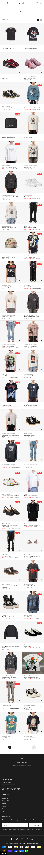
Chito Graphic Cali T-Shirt (8, 48)
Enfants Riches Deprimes (30, 165)
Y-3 (2, 47)
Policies (4, 806)
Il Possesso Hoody (7, 466)
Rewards (4, 809)
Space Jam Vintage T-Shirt (31, 677)
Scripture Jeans (6, 707)
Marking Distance (6, 226)
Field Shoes (5, 78)
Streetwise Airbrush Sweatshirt (32, 107)
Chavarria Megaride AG (30, 78)
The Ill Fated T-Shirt (7, 316)
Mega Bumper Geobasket (8, 616)
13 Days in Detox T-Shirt (30, 346)
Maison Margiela (6, 106)
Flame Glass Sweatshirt (30, 616)
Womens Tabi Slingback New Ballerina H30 (9, 526)
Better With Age (6, 255)
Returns (4, 803)
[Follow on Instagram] (17, 839)
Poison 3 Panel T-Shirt (29, 257)
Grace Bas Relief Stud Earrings (32, 556)
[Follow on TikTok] (27, 839)
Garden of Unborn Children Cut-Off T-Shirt (11, 436)
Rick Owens (27, 285)
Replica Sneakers (28, 196)
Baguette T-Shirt (28, 137)
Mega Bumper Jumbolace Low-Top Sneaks (33, 707)
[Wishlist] (37, 3)
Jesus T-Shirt (5, 376)
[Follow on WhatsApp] (32, 839)
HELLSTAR (27, 226)
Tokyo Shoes (27, 646)
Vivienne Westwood (29, 554)
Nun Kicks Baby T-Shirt (30, 167)
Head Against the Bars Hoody (31, 316)
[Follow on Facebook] (12, 839)
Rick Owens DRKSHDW (30, 705)
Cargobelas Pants (28, 287)
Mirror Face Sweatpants (30, 227)
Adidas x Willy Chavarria (30, 76)
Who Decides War (28, 615)
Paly (25, 106)
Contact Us (5, 798)
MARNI (3, 136)
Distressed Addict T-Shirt (30, 405)
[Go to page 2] (34, 747)
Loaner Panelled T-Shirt (30, 738)
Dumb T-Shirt (5, 738)
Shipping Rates (6, 800)
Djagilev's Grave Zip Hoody (9, 677)
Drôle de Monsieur (6, 165)
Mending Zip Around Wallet (8, 137)
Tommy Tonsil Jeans (29, 466)
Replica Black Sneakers (30, 435)
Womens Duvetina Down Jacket (32, 525)
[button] (3, 853)
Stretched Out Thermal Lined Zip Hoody (10, 197)
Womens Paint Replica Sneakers (10, 495)
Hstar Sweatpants (6, 556)
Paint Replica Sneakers (8, 107)
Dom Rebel (27, 136)
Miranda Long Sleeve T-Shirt (9, 227)
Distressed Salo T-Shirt (30, 376)
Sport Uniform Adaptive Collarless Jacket (10, 647)
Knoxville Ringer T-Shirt (8, 287)
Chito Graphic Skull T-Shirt (30, 48)
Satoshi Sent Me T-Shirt (30, 585)
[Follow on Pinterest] (22, 839)
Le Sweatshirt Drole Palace (9, 167)
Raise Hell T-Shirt (6, 405)
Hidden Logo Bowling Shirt (30, 495)
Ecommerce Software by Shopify (29, 843)
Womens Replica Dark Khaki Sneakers (9, 586)
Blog (3, 811)
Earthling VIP (27, 676)
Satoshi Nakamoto (28, 584)
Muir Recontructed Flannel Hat (10, 257)
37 (28, 747)
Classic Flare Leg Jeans (8, 346)
